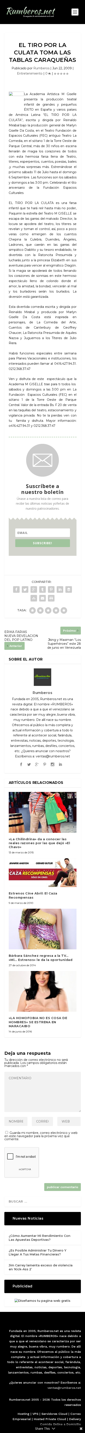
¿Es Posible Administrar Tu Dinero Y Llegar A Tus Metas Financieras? (37, 1252)
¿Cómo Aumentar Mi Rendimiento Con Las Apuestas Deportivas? (39, 1238)
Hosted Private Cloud (50, 1419)
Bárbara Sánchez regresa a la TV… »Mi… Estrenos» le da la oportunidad (41, 958)
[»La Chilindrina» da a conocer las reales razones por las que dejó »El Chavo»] (42, 812)
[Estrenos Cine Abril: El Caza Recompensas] (42, 872)
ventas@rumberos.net (64, 1387)
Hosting (23, 1414)
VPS (35, 1414)
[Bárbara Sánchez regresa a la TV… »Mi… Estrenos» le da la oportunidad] (42, 929)
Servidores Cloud (54, 1414)
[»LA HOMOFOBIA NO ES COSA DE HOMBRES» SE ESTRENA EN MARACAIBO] (42, 991)
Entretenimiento (29, 73)
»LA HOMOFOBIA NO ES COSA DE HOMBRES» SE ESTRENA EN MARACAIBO (38, 1022)
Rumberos (41, 68)
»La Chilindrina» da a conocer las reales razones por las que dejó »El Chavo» (39, 843)
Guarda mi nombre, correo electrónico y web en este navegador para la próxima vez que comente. (41, 1136)
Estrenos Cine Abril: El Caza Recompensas (33, 895)
